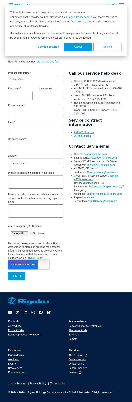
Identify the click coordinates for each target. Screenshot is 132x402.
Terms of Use (58, 383)
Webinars (13, 359)
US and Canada (82, 135)
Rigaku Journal (16, 355)
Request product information (24, 334)
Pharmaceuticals (78, 330)
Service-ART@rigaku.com (100, 164)
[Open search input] (108, 4)
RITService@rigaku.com (103, 201)
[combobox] (35, 79)
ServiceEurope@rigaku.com (102, 172)
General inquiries (78, 368)
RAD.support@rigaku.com (103, 186)
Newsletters (15, 368)
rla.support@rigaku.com (103, 157)
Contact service (77, 359)
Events (12, 363)
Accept (78, 46)
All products (15, 326)
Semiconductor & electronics (85, 326)
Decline (107, 46)
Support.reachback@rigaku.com (104, 193)
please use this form (48, 61)
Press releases (17, 372)
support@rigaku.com (95, 154)
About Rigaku (76, 355)
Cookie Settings (17, 383)
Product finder (16, 330)
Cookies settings (48, 46)
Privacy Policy (34, 257)
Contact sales (76, 363)
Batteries (74, 334)
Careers (73, 372)
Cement (73, 338)
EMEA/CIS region (84, 132)
